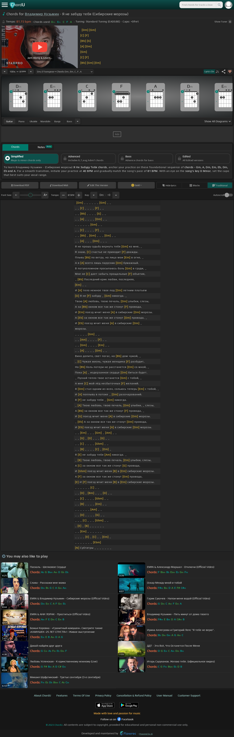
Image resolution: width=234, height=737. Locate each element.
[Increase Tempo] (31, 71)
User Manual (164, 695)
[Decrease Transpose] (93, 195)
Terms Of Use (81, 695)
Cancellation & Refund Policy (134, 695)
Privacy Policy (103, 695)
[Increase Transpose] (116, 195)
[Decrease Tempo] (5, 71)
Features (61, 695)
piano (21, 121)
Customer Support (189, 695)
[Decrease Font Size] (16, 195)
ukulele (33, 121)
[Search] (219, 4)
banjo (57, 121)
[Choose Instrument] (77, 121)
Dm (105, 194)
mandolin (45, 121)
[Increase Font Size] (45, 195)
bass (69, 121)
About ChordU (42, 695)
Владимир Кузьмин (42, 14)
